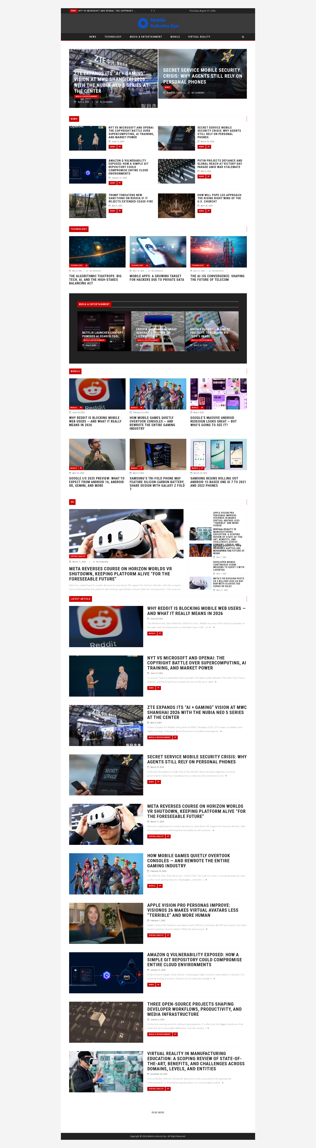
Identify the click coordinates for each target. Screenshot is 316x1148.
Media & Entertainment (82, 11)
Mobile (175, 36)
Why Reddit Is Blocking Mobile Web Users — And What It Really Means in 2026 (95, 421)
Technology (113, 36)
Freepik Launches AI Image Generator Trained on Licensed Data (102, 332)
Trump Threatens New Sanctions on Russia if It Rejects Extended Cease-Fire (131, 198)
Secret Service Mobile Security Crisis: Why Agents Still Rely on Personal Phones (113, 76)
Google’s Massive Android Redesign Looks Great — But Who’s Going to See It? (213, 421)
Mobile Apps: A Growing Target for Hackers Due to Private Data (157, 277)
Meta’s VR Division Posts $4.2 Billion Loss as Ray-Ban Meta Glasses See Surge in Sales (228, 582)
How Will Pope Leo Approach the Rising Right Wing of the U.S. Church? (219, 198)
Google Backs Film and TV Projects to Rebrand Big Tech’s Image (156, 332)
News (92, 36)
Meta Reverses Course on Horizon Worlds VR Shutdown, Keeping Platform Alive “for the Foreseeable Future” (200, 82)
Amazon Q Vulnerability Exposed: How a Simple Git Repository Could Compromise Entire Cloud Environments (128, 167)
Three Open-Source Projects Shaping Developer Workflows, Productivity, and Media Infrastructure (194, 1009)
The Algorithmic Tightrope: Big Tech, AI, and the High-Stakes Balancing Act (95, 279)
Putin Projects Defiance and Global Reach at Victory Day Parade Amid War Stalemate (220, 164)
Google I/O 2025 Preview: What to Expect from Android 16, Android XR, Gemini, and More (97, 482)
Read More (158, 1112)
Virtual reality (199, 36)
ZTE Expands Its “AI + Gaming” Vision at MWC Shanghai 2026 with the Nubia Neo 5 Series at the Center (209, 329)
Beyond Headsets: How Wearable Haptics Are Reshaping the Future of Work (229, 550)
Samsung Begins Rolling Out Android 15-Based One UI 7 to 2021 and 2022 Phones (218, 482)
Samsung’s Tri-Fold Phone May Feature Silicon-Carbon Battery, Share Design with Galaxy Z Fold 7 (157, 484)
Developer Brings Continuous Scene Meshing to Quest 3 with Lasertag (228, 566)
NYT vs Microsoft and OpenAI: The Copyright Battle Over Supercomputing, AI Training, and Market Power (131, 132)
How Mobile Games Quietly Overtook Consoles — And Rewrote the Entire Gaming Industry (152, 423)
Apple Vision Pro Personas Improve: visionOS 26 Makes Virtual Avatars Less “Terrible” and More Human (226, 519)
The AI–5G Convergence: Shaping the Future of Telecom (217, 277)
